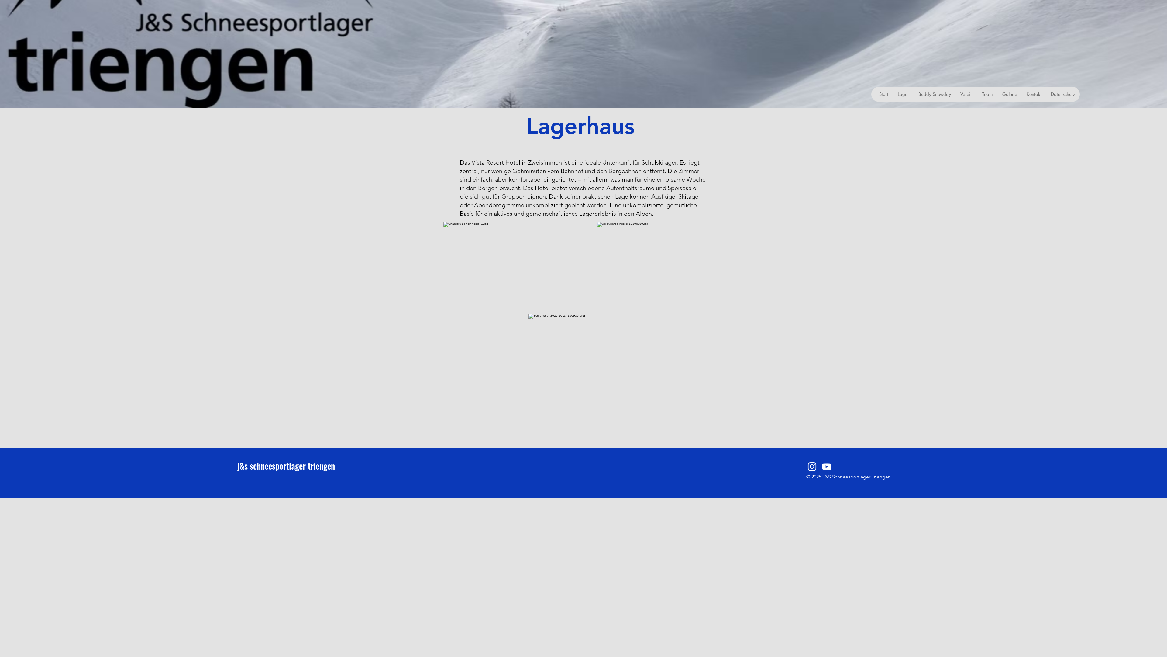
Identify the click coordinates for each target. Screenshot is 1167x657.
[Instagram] (812, 466)
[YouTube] (826, 466)
